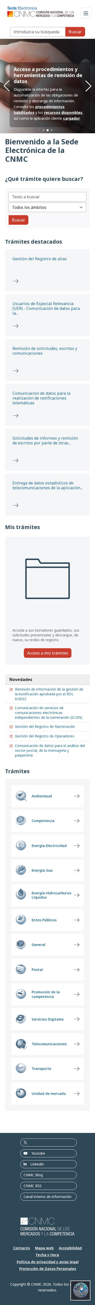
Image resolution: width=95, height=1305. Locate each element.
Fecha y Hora (47, 1254)
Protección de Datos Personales (47, 1268)
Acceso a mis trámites (47, 653)
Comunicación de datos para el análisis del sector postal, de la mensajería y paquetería (50, 750)
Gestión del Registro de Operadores (44, 736)
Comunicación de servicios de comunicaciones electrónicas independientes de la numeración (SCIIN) (48, 712)
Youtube (38, 1153)
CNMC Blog (33, 1174)
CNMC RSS (33, 1185)
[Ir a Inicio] (41, 10)
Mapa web (44, 1248)
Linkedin (37, 1164)
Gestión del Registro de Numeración (45, 726)
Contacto (21, 1248)
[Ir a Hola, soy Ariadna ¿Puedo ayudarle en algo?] (80, 1290)
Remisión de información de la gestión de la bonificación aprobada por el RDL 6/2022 (49, 694)
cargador (71, 118)
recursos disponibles (63, 112)
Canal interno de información (47, 1196)
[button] (39, 130)
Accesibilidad (70, 1248)
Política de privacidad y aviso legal (48, 1261)
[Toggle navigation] (86, 13)
